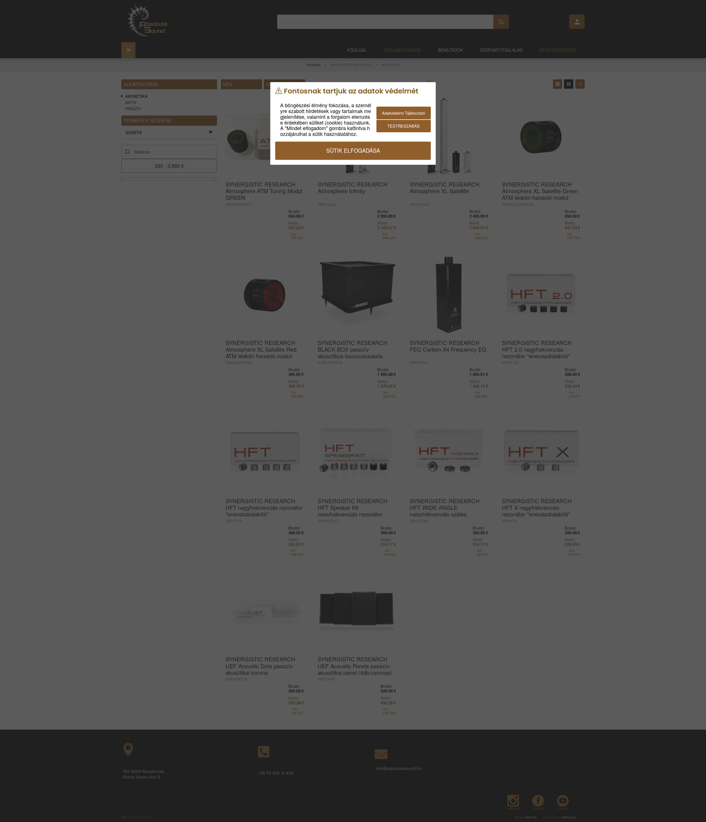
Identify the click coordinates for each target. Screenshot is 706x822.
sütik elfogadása (353, 150)
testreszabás (403, 126)
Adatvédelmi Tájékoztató (403, 113)
